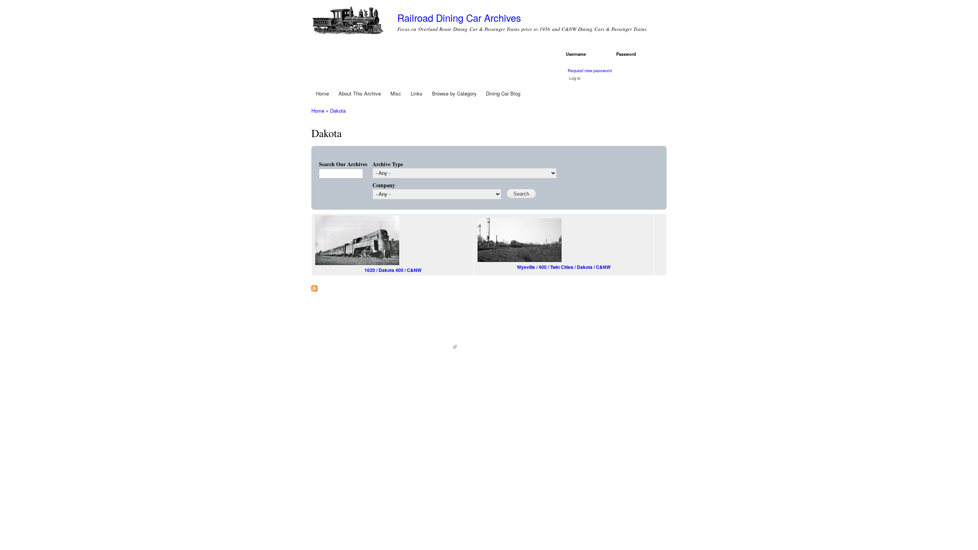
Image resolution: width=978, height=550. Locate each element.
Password (627, 54)
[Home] (349, 22)
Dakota (338, 110)
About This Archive (359, 93)
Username (577, 54)
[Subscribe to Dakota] (314, 286)
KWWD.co (444, 347)
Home (322, 93)
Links (417, 93)
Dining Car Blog (503, 93)
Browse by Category (454, 93)
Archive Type (387, 164)
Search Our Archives (343, 164)
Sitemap (469, 347)
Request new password (590, 70)
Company (383, 185)
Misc (395, 93)
